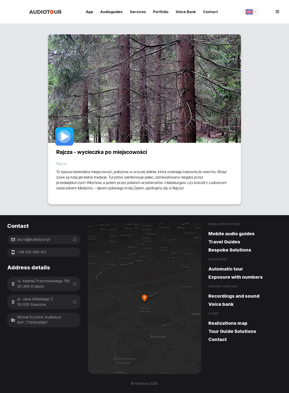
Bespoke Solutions (229, 250)
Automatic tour (225, 269)
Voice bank (221, 304)
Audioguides (111, 11)
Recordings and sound (233, 296)
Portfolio (160, 11)
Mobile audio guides (231, 233)
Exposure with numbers (235, 277)
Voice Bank (186, 11)
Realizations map (227, 323)
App (89, 11)
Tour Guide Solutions (232, 331)
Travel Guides (224, 242)
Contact (210, 11)
